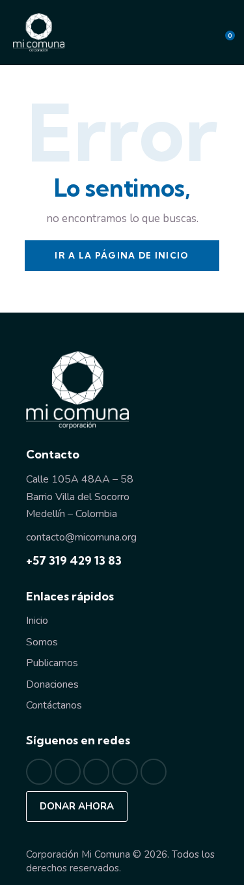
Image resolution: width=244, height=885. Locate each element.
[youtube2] (154, 772)
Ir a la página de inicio (122, 255)
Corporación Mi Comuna (78, 854)
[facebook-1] (39, 772)
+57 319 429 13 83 (74, 560)
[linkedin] (125, 772)
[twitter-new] (68, 772)
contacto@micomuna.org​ (81, 537)
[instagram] (96, 772)
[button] (176, 32)
